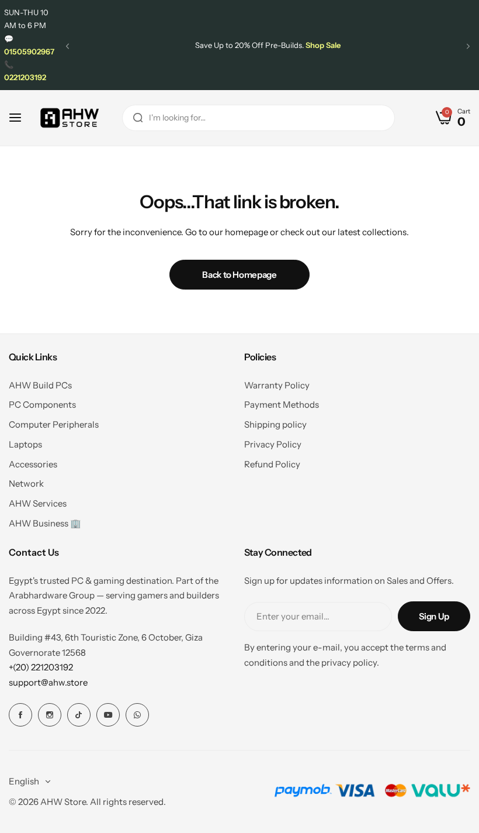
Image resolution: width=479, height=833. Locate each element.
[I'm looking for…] (138, 118)
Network (26, 483)
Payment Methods (281, 404)
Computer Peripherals (54, 424)
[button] (67, 46)
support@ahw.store (48, 682)
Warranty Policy (277, 385)
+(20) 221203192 (41, 667)
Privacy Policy (272, 444)
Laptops (25, 444)
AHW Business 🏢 (45, 523)
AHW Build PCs (40, 385)
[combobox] (258, 118)
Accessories (33, 464)
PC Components (42, 404)
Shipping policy (275, 424)
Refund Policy (272, 464)
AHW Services (38, 503)
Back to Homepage (239, 274)
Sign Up (434, 616)
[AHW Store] (69, 118)
